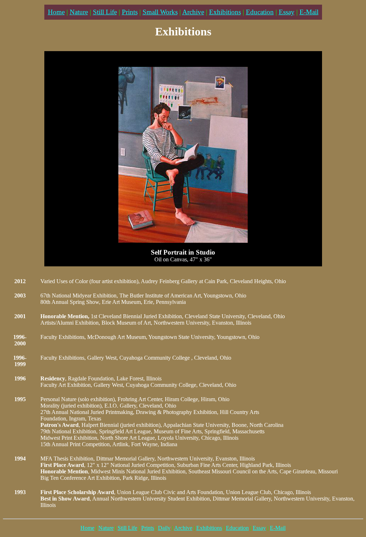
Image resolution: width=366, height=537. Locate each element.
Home (56, 12)
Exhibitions (225, 12)
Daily (164, 528)
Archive (193, 12)
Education (260, 12)
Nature (79, 12)
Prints (130, 12)
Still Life (105, 12)
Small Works (160, 12)
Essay (287, 12)
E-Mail (309, 12)
